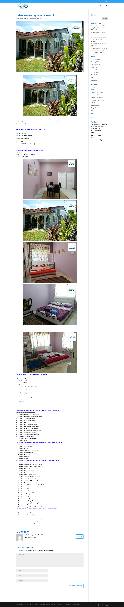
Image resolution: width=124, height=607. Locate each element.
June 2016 (94, 75)
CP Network (67, 604)
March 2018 (94, 67)
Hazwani (20, 18)
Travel (92, 113)
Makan (93, 102)
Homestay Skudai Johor (97, 100)
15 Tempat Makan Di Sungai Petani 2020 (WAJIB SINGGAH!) (98, 39)
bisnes (93, 89)
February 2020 (95, 62)
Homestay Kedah (34, 18)
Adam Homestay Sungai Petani (57, 121)
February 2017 (95, 72)
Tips (92, 110)
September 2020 (95, 59)
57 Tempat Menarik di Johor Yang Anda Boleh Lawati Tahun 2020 (98, 28)
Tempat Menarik (95, 108)
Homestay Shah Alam (97, 97)
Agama (93, 87)
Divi (79, 604)
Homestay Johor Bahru (97, 92)
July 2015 (93, 77)
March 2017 (94, 69)
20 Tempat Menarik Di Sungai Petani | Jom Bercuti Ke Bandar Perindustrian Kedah (99, 50)
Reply (79, 536)
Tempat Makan (95, 105)
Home (106, 1)
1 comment (43, 18)
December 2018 (95, 64)
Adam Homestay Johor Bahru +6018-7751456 (43, 604)
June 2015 (94, 80)
